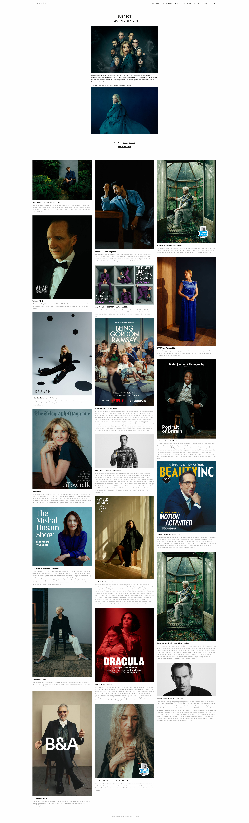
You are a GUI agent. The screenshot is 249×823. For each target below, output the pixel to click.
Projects (189, 3)
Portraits (156, 3)
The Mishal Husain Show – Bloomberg (46, 569)
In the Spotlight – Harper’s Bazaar (44, 398)
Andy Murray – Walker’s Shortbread (108, 470)
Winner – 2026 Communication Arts (169, 245)
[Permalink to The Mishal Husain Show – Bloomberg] (62, 536)
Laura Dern (36, 491)
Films (181, 3)
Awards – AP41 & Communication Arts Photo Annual (113, 781)
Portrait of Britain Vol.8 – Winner (169, 441)
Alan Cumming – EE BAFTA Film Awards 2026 (111, 307)
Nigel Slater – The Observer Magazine (46, 202)
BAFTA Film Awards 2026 (166, 348)
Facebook (132, 143)
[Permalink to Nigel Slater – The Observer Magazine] (62, 180)
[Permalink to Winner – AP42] (62, 257)
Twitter (125, 143)
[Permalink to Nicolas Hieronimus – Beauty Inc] (186, 496)
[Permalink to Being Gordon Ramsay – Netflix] (124, 362)
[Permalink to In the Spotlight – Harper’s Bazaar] (62, 354)
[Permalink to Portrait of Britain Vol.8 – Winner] (186, 399)
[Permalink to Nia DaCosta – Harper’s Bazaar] (124, 538)
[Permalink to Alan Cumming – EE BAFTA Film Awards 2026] (124, 285)
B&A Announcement (39, 799)
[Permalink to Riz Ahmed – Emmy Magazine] (124, 204)
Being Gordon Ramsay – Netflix (106, 408)
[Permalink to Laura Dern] (62, 449)
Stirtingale (136, 816)
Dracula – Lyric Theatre (103, 684)
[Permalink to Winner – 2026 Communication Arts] (186, 201)
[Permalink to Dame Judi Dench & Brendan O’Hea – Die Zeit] (186, 596)
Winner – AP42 (37, 301)
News (198, 3)
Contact (206, 3)
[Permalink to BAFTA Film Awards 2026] (186, 301)
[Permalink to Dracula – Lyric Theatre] (124, 645)
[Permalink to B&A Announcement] (62, 743)
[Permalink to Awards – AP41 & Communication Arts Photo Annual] (124, 741)
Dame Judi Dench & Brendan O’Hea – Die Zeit (173, 643)
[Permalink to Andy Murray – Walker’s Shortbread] (124, 451)
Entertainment (169, 3)
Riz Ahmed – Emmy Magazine (105, 252)
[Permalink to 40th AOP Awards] (62, 632)
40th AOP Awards (39, 680)
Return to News (124, 147)
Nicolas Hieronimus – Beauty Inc (168, 534)
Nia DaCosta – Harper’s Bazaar (106, 582)
